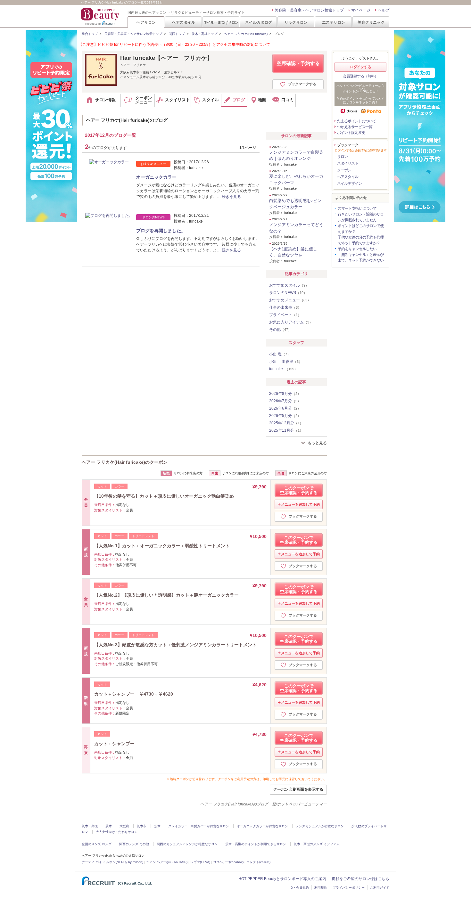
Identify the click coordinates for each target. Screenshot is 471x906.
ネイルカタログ (258, 22)
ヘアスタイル (183, 22)
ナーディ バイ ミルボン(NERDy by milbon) (112, 862)
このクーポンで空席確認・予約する (299, 490)
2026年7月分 (285, 401)
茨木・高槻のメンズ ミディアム (317, 844)
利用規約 (320, 887)
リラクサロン (296, 22)
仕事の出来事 (285, 307)
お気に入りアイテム (291, 322)
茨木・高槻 (90, 826)
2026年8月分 (285, 393)
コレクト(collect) (258, 862)
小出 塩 (280, 354)
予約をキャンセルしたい (357, 249)
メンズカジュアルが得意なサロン (320, 826)
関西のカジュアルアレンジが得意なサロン (187, 844)
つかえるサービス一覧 (354, 127)
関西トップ (177, 34)
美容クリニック (371, 22)
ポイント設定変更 (351, 132)
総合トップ (90, 34)
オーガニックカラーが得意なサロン (262, 826)
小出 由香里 (285, 361)
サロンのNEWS (288, 292)
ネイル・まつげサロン (220, 22)
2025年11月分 (286, 430)
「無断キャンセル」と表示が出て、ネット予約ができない (361, 257)
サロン (342, 156)
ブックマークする (302, 84)
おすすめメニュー (290, 300)
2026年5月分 (285, 415)
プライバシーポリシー (349, 887)
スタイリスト (347, 163)
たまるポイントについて (356, 121)
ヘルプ (383, 10)
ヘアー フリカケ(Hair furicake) (246, 34)
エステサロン (333, 22)
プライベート (285, 315)
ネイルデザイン (349, 183)
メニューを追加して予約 (300, 504)
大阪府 (124, 826)
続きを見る (231, 196)
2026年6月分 (285, 408)
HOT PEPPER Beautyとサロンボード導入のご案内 (282, 879)
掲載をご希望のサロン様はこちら (360, 879)
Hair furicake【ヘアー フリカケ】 (166, 58)
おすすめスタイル (289, 285)
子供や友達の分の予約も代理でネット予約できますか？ (361, 240)
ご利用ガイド (379, 887)
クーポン (344, 170)
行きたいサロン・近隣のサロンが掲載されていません (361, 217)
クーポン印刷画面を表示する (298, 789)
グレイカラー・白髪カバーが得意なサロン (198, 826)
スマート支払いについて (357, 208)
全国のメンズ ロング (97, 844)
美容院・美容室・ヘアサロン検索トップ (309, 10)
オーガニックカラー (156, 177)
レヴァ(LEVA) (200, 862)
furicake (283, 369)
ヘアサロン (146, 22)
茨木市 (141, 826)
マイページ (360, 10)
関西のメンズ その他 (134, 844)
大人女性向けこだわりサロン (116, 832)
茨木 (108, 826)
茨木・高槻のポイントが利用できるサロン (255, 844)
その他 (280, 329)
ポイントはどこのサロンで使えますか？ (361, 229)
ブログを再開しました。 (161, 230)
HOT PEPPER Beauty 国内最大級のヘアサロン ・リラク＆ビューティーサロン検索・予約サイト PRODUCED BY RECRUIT (100, 16)
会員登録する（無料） (360, 76)
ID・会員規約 (299, 887)
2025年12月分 (286, 423)
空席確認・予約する (298, 63)
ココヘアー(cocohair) (228, 862)
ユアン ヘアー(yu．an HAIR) (166, 862)
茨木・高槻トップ (204, 34)
